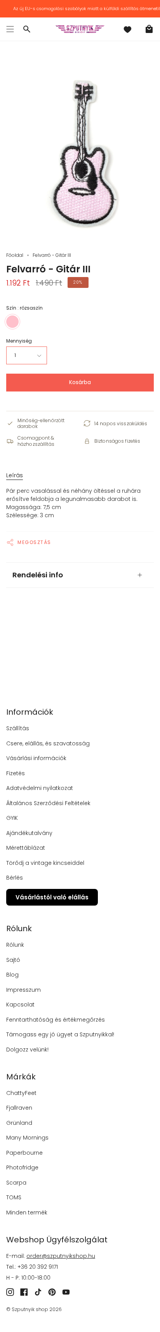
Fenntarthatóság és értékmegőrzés (55, 1020)
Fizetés (15, 773)
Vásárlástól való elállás (52, 897)
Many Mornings (27, 1137)
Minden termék (26, 1212)
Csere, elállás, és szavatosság (48, 743)
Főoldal (14, 255)
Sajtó (13, 960)
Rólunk (15, 945)
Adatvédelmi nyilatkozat (39, 788)
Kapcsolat (20, 1004)
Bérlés (14, 878)
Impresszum (23, 990)
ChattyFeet (21, 1093)
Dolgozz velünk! (27, 1049)
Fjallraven (19, 1108)
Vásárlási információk (36, 758)
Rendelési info (37, 575)
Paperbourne (24, 1153)
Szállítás (17, 728)
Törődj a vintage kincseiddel (45, 863)
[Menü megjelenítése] (10, 29)
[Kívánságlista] (127, 29)
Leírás (14, 475)
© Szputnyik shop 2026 (34, 1309)
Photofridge (22, 1167)
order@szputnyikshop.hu (60, 1256)
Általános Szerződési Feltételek (48, 803)
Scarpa (16, 1183)
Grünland (19, 1123)
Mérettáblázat (25, 848)
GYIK (12, 818)
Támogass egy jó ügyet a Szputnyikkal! (60, 1034)
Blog (12, 975)
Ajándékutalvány (29, 833)
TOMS (13, 1197)
